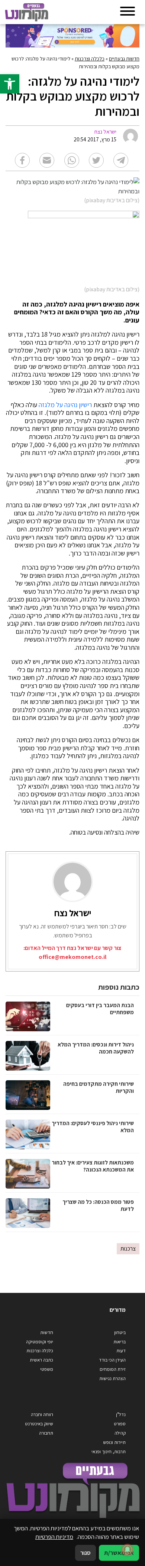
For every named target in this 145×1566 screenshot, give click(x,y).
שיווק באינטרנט (39, 1424)
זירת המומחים (113, 1369)
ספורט (120, 1424)
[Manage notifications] (127, 1550)
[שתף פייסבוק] (22, 160)
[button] (9, 84)
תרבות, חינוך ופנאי (108, 1451)
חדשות (46, 1332)
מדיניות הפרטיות (54, 1537)
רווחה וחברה (42, 1414)
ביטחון (120, 1332)
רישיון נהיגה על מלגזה (65, 405)
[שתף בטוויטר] (96, 160)
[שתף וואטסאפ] (71, 160)
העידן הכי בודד (112, 1360)
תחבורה (46, 1433)
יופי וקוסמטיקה (39, 1342)
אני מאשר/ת (119, 1553)
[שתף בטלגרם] (120, 160)
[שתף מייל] (46, 160)
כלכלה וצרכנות (89, 58)
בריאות (119, 1342)
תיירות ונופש (114, 1442)
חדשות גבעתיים (124, 58)
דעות (121, 1350)
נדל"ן (121, 1414)
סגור (85, 1553)
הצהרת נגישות (112, 1378)
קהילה (120, 1433)
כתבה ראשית (41, 1360)
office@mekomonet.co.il (72, 957)
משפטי (46, 1369)
